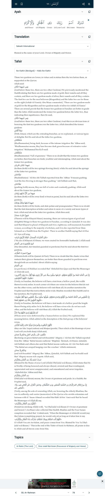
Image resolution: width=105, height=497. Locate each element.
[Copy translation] (89, 36)
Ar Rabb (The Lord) (25, 446)
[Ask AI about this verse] (100, 474)
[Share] (83, 4)
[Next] (89, 492)
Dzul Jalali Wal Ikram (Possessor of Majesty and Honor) (62, 446)
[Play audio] (88, 20)
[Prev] (16, 492)
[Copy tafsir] (89, 61)
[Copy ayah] (89, 11)
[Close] (102, 481)
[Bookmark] (21, 4)
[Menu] (16, 4)
